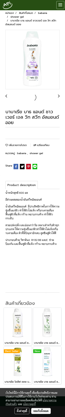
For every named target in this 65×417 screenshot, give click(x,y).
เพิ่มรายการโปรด (17, 145)
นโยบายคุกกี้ (29, 404)
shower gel (36, 153)
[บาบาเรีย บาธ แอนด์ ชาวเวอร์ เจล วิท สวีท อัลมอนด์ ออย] (32, 59)
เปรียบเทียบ (42, 145)
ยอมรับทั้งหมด (41, 410)
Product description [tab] (21, 185)
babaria (22, 153)
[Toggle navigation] (60, 5)
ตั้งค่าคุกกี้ (22, 410)
